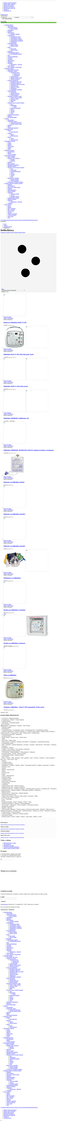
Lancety (12, 195)
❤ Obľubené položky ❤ (9, 8)
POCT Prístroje (14, 28)
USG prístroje (11, 65)
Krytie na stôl (17, 73)
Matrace (9, 145)
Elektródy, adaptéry (15, 34)
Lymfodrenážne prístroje (13, 52)
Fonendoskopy (11, 35)
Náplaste (13, 110)
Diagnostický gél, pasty (13, 69)
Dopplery (10, 31)
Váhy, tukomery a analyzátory (15, 67)
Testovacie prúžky (15, 194)
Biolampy (10, 184)
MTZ (9, 55)
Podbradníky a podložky (16, 89)
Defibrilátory (11, 30)
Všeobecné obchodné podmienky (11, 847)
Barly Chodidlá (11, 157)
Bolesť (9, 205)
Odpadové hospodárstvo (13, 114)
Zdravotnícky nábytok (10, 141)
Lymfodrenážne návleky (16, 54)
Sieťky (15, 106)
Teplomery (10, 62)
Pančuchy (13, 161)
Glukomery (10, 192)
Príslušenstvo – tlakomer (16, 64)
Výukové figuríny (12, 154)
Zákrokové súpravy (15, 79)
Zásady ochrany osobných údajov (11, 848)
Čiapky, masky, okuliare (16, 97)
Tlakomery (10, 63)
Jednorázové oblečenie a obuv (15, 96)
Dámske (10, 133)
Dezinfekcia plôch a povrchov (18, 84)
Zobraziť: (3, 291)
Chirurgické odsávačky (16, 122)
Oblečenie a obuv (9, 129)
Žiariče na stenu (14, 46)
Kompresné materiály (16, 108)
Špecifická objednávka (9, 6)
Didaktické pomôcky (9, 150)
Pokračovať (11, 909)
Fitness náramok (11, 191)
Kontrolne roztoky (15, 196)
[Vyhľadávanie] (33, 17)
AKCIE (12, 220)
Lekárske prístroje (9, 25)
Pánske (9, 137)
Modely (9, 153)
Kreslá (9, 142)
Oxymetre (10, 58)
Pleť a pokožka (11, 209)
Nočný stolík (11, 146)
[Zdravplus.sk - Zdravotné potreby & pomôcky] (4, 14)
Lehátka (9, 143)
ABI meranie (11, 26)
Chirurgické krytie (15, 72)
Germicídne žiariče (12, 43)
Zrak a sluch (10, 216)
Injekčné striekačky (15, 93)
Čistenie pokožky (15, 179)
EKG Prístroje (11, 32)
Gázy (12, 104)
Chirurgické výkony (12, 71)
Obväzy (12, 112)
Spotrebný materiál (9, 68)
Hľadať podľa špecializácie (10, 2)
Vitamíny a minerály (12, 213)
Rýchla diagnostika (12, 117)
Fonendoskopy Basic (15, 36)
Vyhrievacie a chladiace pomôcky (15, 182)
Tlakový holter (14, 50)
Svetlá (9, 149)
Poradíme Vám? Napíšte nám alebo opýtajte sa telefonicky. (12, 833)
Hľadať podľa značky (9, 5)
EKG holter (13, 48)
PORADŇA (29, 220)
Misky (9, 126)
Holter (9, 47)
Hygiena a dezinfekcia (13, 80)
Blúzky (12, 134)
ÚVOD (2, 220)
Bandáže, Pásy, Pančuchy (14, 158)
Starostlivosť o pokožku (13, 178)
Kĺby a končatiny (12, 208)
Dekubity (10, 162)
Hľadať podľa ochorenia (9, 4)
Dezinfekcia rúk (14, 85)
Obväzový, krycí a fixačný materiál (16, 102)
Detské (9, 130)
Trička (12, 138)
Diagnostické (11, 120)
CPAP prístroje (11, 186)
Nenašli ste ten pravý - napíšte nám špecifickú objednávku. (12, 837)
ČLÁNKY (23, 220)
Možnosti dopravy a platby (10, 843)
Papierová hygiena (15, 87)
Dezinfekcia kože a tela (16, 81)
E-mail (3, 897)
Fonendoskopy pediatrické (17, 40)
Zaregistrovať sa (7, 10)
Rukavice (10, 116)
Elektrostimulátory (12, 190)
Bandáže (13, 159)
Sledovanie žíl (11, 60)
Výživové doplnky (12, 215)
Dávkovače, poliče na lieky (14, 187)
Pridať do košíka (7, 317)
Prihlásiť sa (6, 9)
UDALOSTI (18, 220)
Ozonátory (10, 59)
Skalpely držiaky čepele (16, 77)
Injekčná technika (12, 91)
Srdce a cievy (11, 211)
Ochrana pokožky (15, 180)
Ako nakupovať (7, 844)
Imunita (9, 207)
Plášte (12, 101)
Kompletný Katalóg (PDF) (7, 232)
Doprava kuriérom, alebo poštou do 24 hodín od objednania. (13, 824)
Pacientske (13, 100)
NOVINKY (7, 220)
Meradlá (10, 125)
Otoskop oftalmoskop (13, 56)
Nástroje (7, 118)
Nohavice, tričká (14, 98)
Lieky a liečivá (8, 204)
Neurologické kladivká (13, 128)
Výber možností (7, 412)
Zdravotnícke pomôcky (10, 155)
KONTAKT (35, 220)
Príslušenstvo (14, 42)
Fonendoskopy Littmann (16, 39)
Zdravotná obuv (14, 131)
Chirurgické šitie (14, 76)
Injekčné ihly (14, 92)
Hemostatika (13, 105)
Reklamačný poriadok (9, 845)
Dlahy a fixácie (11, 163)
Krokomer (10, 51)
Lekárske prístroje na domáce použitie (13, 183)
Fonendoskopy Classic (16, 38)
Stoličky (10, 147)
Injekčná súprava (15, 95)
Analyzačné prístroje (12, 27)
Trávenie (10, 212)
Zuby (9, 217)
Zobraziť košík (4, 909)
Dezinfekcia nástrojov (16, 83)
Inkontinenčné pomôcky (13, 165)
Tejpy (12, 113)
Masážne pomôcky (12, 166)
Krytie (12, 109)
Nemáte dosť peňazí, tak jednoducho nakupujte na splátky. (12, 828)
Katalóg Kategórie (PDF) (19, 232)
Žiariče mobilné (14, 44)
